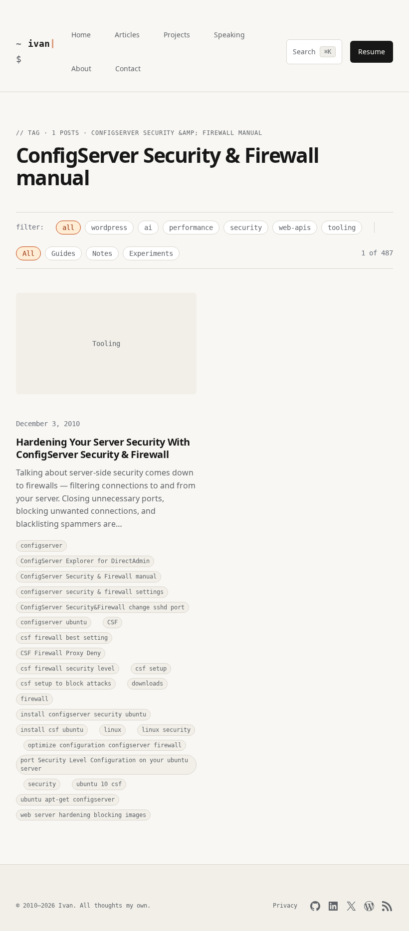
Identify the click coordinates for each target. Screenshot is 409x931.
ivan (38, 43)
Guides (63, 253)
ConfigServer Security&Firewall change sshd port (102, 607)
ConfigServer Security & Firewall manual (88, 576)
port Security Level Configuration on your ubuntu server (104, 764)
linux (112, 729)
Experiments (151, 253)
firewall (34, 699)
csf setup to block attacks (65, 683)
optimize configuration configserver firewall (105, 745)
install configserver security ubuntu (83, 714)
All (28, 253)
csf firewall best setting (64, 637)
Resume (371, 51)
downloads (147, 683)
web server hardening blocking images (83, 815)
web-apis (295, 228)
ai (148, 228)
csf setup (151, 668)
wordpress (109, 228)
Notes (102, 253)
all (68, 228)
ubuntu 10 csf (99, 784)
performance (191, 228)
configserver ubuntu (53, 622)
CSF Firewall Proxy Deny (60, 653)
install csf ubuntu (51, 729)
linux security (166, 729)
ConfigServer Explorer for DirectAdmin (85, 561)
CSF (112, 622)
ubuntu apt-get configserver (67, 799)
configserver (41, 545)
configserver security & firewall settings (92, 591)
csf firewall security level (67, 668)
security (246, 228)
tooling (342, 228)
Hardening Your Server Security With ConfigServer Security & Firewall (103, 448)
